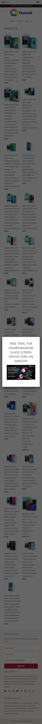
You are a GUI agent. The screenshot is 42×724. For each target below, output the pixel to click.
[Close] (37, 339)
